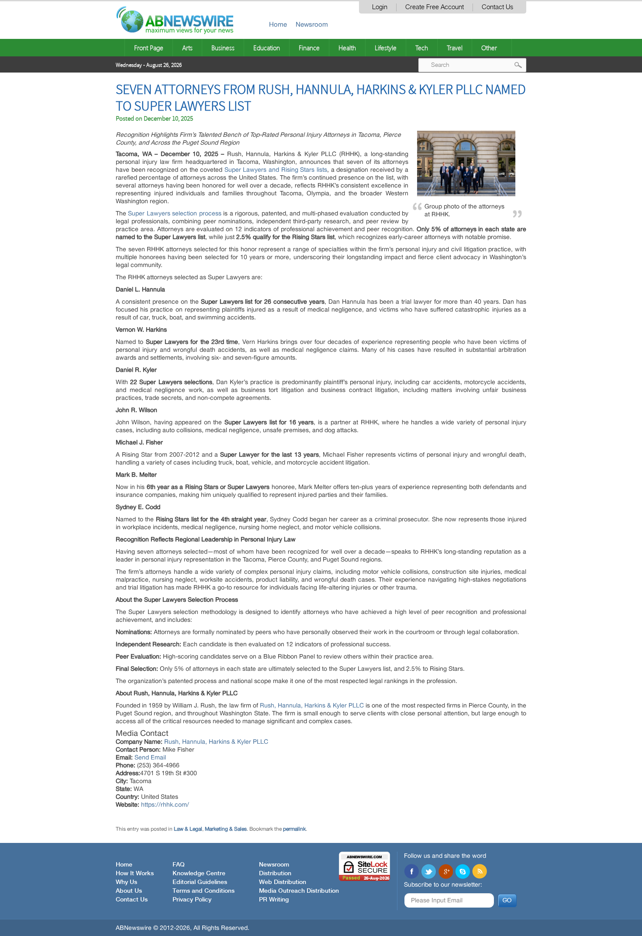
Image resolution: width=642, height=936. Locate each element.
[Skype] (462, 872)
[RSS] (479, 872)
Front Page (148, 47)
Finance (309, 47)
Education (266, 47)
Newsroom (312, 24)
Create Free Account (434, 7)
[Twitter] (428, 872)
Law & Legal (188, 829)
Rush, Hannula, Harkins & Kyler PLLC (312, 705)
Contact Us (497, 7)
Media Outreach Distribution (299, 891)
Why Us (126, 882)
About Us (129, 891)
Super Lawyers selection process (174, 213)
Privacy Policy (192, 900)
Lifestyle (386, 47)
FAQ (179, 865)
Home (278, 24)
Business (223, 47)
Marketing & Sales (226, 829)
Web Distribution (282, 882)
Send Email (150, 757)
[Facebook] (411, 872)
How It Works (135, 873)
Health (347, 47)
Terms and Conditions (204, 891)
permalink (294, 829)
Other (489, 47)
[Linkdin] (445, 872)
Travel (455, 47)
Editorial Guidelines (200, 882)
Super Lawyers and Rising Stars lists (275, 169)
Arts (187, 47)
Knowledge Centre (199, 873)
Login (379, 7)
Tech (421, 47)
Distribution (275, 873)
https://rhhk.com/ (165, 804)
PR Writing (274, 900)
